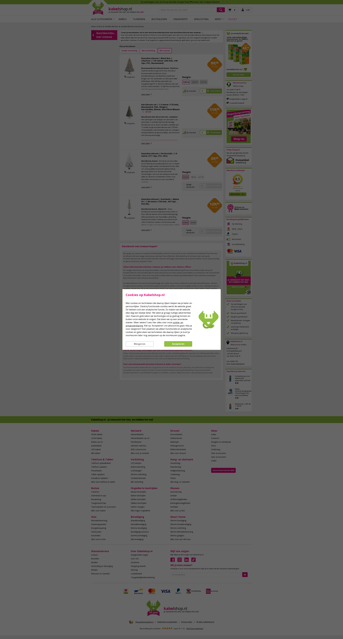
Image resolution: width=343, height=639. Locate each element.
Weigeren (139, 343)
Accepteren (178, 343)
